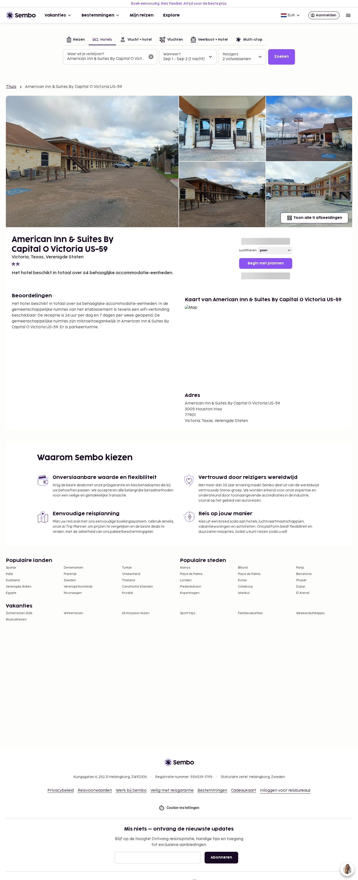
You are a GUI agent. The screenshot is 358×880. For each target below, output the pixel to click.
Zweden (70, 580)
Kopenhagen (189, 593)
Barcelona (303, 574)
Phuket (301, 580)
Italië (9, 574)
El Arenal (302, 593)
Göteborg (245, 587)
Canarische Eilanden (137, 587)
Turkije (127, 568)
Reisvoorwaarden (95, 790)
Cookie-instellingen (183, 808)
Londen (185, 580)
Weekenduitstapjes (310, 613)
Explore (171, 15)
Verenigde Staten (18, 587)
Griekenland (131, 574)
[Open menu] (348, 15)
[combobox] (106, 58)
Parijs (300, 568)
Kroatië (127, 593)
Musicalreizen (16, 619)
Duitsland (13, 580)
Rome (242, 580)
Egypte (11, 593)
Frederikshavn (190, 587)
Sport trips (187, 613)
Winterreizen (73, 613)
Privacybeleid (60, 790)
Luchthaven (248, 250)
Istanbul (244, 593)
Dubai (300, 587)
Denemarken (73, 568)
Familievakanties (250, 613)
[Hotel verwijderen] (151, 57)
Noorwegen (73, 593)
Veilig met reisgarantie (172, 790)
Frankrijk (70, 574)
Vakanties (55, 15)
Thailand (128, 580)
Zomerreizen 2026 (19, 613)
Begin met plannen (266, 263)
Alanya (185, 568)
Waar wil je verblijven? (85, 54)
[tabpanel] (179, 57)
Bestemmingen (98, 15)
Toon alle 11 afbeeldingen (317, 217)
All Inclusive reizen (135, 613)
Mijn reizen (141, 15)
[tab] (76, 40)
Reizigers (230, 54)
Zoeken (281, 56)
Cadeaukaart (243, 790)
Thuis (11, 86)
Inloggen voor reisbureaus (285, 790)
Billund (243, 568)
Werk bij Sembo (131, 790)
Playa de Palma (191, 574)
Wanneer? (171, 54)
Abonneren (221, 857)
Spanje (11, 568)
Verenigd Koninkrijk (78, 587)
